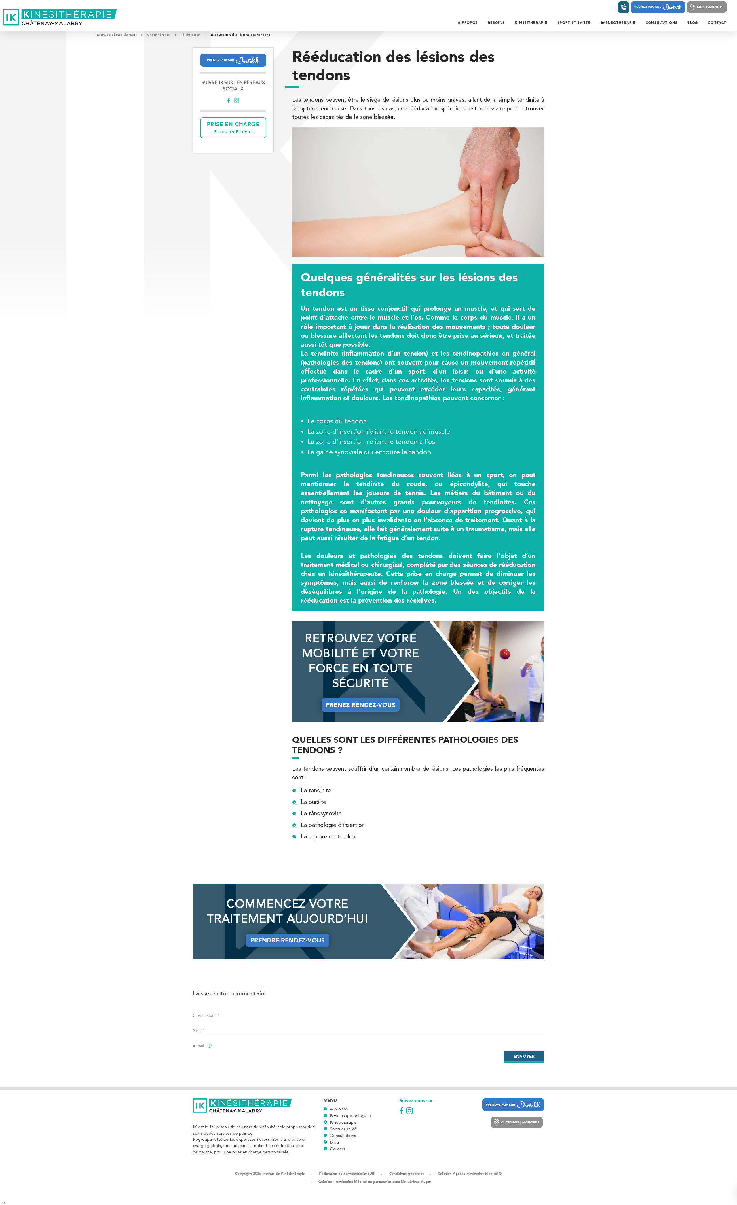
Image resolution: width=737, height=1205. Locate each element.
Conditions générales (406, 1174)
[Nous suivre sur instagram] (236, 101)
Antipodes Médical (351, 1182)
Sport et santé (343, 1129)
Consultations (343, 1135)
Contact (337, 1148)
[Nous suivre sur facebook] (228, 101)
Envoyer (524, 1056)
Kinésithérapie (343, 1122)
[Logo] (60, 17)
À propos (339, 1109)
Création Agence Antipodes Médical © (470, 1174)
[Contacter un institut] (623, 7)
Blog (334, 1142)
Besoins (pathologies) (350, 1115)
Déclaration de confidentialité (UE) (347, 1174)
